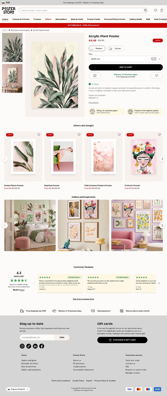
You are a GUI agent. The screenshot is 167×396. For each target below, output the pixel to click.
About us (77, 360)
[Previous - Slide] (5, 159)
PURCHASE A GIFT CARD (124, 340)
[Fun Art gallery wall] (137, 225)
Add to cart (126, 67)
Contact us (130, 363)
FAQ (127, 366)
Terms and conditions (60, 380)
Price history (94, 103)
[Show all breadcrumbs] (5, 30)
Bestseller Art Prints (29, 363)
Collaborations (79, 366)
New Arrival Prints (28, 366)
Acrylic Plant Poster (41, 30)
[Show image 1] (12, 47)
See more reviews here (83, 299)
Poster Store (89, 388)
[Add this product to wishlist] (156, 76)
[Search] (145, 10)
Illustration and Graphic (20, 30)
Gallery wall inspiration (31, 370)
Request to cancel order (136, 370)
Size (90, 54)
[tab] (156, 10)
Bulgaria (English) (18, 389)
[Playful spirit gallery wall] (83, 225)
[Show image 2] (12, 78)
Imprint (89, 380)
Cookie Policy (78, 380)
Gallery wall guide (28, 360)
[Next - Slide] (162, 159)
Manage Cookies (133, 373)
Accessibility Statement (83, 370)
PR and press (78, 363)
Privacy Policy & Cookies (105, 380)
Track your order (133, 360)
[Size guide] (95, 76)
